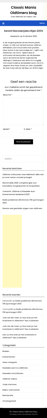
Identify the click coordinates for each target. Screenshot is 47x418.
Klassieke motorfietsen (13, 373)
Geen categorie (10, 362)
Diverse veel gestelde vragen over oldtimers (22, 208)
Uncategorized (9, 401)
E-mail (28, 129)
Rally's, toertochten (11, 390)
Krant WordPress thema (28, 414)
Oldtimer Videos (10, 379)
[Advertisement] (12, 251)
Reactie (7, 94)
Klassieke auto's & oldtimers (15, 368)
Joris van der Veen (11, 317)
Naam (6, 129)
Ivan (4, 334)
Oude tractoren (10, 384)
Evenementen (9, 357)
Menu (42, 23)
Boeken (6, 351)
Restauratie (8, 395)
